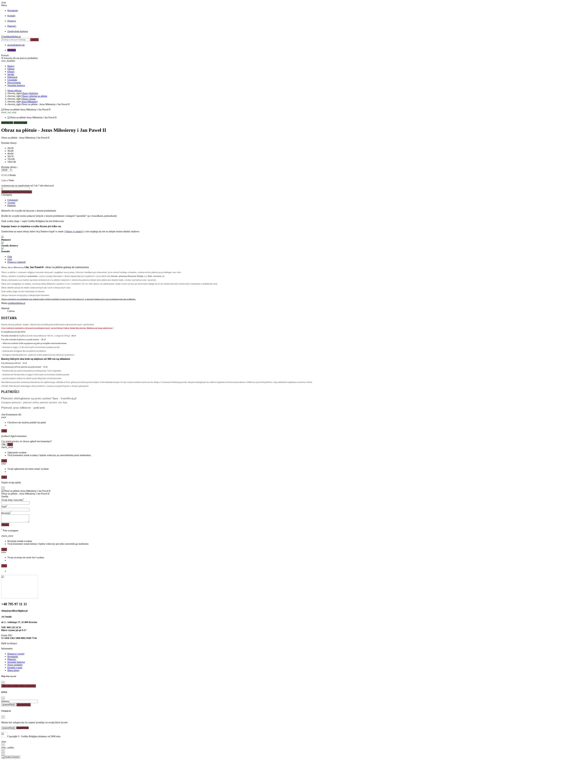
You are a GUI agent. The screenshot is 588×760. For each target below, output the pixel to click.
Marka (4, 303)
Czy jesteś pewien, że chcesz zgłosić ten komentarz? (26, 441)
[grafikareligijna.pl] (11, 36)
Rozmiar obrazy (9, 143)
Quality (4, 496)
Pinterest (11, 205)
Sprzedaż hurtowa (16, 662)
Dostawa (11, 21)
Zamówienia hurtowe (17, 31)
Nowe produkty (15, 664)
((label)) (5, 701)
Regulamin (12, 10)
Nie (3, 444)
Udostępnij (6, 194)
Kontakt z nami (14, 667)
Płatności (11, 26)
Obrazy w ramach (74, 231)
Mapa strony (13, 670)
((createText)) (23, 705)
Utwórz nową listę (18, 686)
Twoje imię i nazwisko (12, 500)
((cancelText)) (8, 705)
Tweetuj (11, 202)
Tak (4, 431)
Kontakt (11, 15)
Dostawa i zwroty (15, 653)
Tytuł (4, 506)
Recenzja (6, 513)
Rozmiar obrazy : (9, 167)
